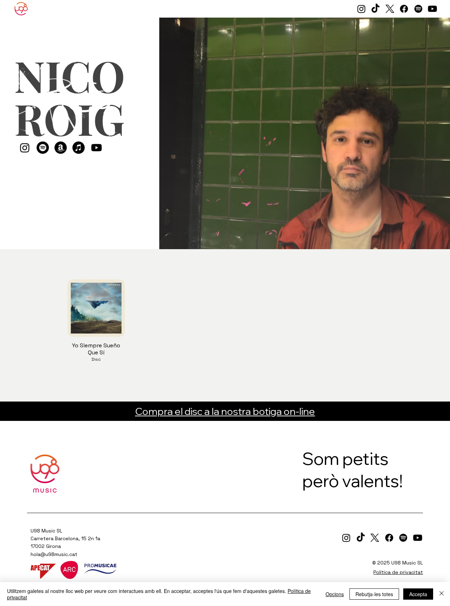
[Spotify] (418, 9)
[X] (390, 9)
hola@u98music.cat (54, 554)
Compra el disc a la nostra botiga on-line (225, 411)
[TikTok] (375, 9)
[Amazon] (60, 147)
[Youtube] (432, 9)
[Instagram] (361, 9)
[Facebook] (404, 9)
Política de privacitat (398, 572)
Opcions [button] (335, 594)
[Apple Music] (78, 147)
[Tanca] (441, 594)
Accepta (418, 594)
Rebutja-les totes (374, 594)
